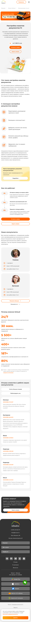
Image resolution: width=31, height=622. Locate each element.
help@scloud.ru (15, 532)
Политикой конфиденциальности (10, 614)
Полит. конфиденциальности (15, 604)
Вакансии (15, 567)
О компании (15, 565)
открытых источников (8, 372)
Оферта (15, 607)
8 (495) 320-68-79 (15, 529)
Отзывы (15, 562)
